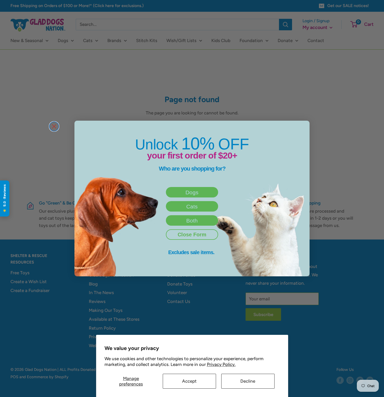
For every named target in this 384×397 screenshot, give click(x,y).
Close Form (192, 234)
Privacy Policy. (221, 364)
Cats (192, 206)
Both (192, 221)
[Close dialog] (54, 126)
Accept (189, 381)
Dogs (192, 192)
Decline (247, 381)
